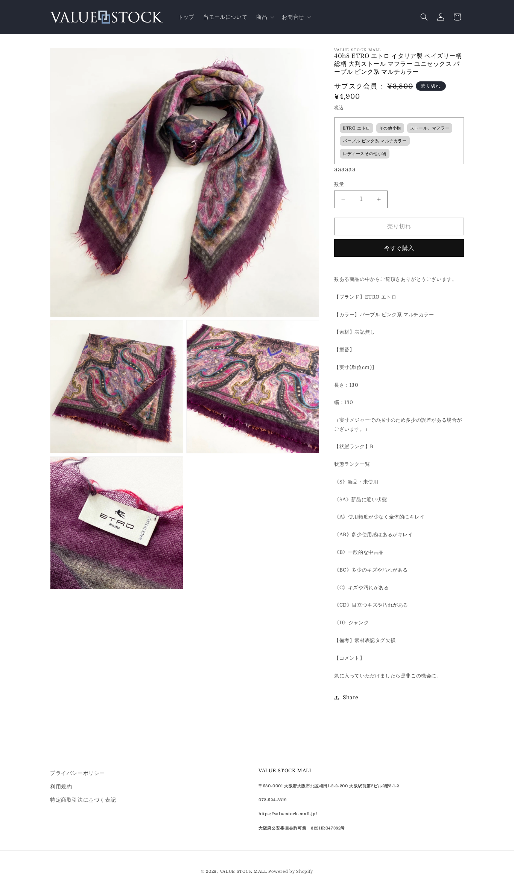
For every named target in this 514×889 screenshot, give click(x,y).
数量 (339, 184)
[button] (264, 17)
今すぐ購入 (399, 248)
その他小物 (390, 128)
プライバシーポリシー (77, 773)
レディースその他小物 (364, 153)
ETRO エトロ (356, 128)
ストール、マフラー (429, 128)
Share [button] (351, 697)
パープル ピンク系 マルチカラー (375, 141)
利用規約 (61, 786)
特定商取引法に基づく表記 (83, 799)
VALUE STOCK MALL (243, 871)
